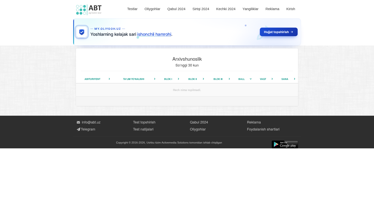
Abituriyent (92, 79)
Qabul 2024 (176, 9)
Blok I (168, 79)
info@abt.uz (91, 121)
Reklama (272, 9)
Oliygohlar (152, 9)
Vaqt (263, 79)
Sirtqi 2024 (200, 9)
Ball (241, 79)
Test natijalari (143, 128)
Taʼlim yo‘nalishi (133, 79)
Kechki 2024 (226, 9)
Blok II (192, 79)
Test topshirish (144, 121)
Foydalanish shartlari (263, 128)
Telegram (88, 128)
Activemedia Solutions (175, 142)
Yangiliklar (250, 9)
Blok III (217, 79)
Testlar (132, 9)
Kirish (290, 9)
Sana (284, 79)
